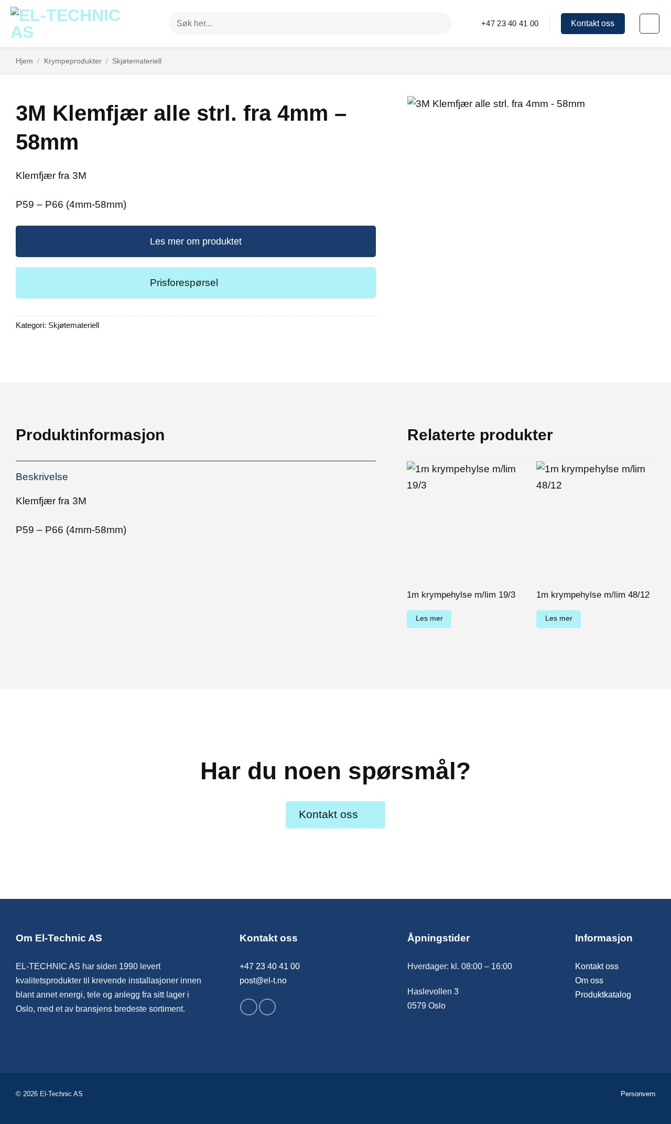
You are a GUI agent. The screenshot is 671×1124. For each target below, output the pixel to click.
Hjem (24, 61)
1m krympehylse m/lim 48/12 (593, 594)
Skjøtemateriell (136, 61)
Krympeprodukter (73, 61)
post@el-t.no (263, 980)
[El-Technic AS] (71, 24)
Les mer (429, 618)
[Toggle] (196, 282)
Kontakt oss (597, 966)
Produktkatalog (603, 994)
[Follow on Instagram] (267, 1007)
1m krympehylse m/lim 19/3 (461, 594)
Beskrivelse (42, 476)
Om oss (589, 980)
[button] (649, 24)
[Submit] (438, 23)
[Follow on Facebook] (248, 1007)
